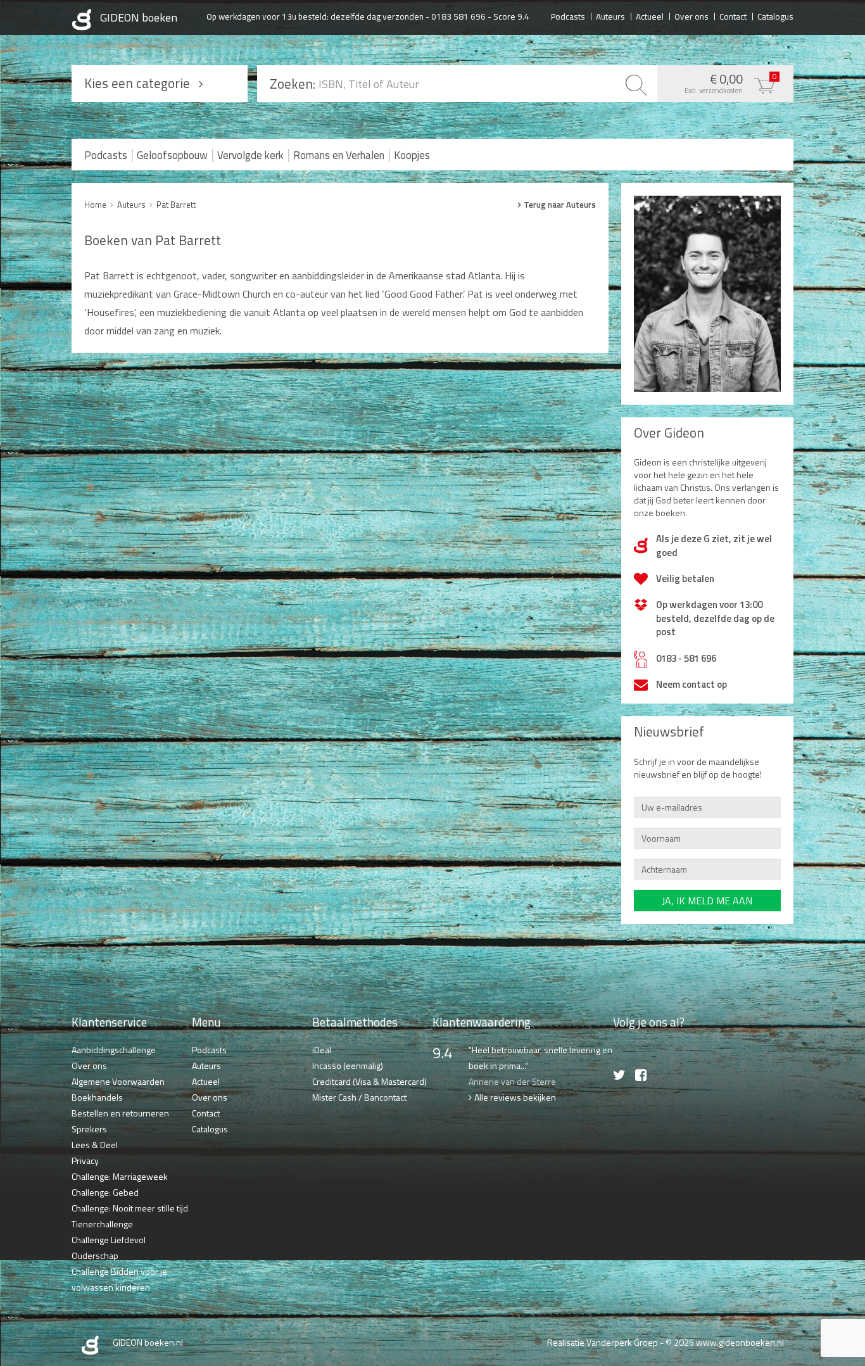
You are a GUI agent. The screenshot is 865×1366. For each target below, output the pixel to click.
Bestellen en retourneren (120, 1113)
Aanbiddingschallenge (114, 1049)
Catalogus (775, 16)
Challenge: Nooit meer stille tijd (130, 1208)
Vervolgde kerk (250, 155)
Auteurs (610, 16)
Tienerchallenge (102, 1223)
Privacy (85, 1160)
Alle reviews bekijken (515, 1097)
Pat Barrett (176, 204)
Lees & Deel (95, 1144)
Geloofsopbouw (172, 155)
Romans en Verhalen (338, 155)
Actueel (650, 16)
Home (95, 204)
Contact (733, 16)
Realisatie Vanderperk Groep (602, 1342)
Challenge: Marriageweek (120, 1176)
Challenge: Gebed (105, 1192)
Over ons (691, 16)
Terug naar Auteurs (560, 204)
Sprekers (89, 1128)
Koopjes (412, 155)
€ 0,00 (731, 82)
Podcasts (568, 16)
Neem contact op (691, 684)
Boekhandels (97, 1097)
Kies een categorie (137, 83)
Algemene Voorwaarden (118, 1081)
